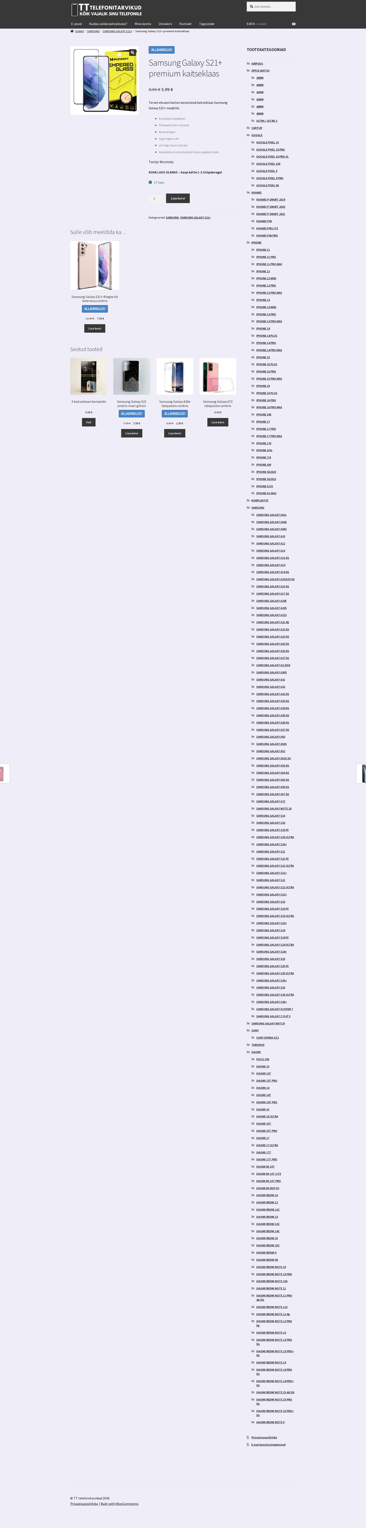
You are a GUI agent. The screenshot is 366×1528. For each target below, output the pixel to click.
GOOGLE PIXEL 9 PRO (269, 178)
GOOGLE (256, 135)
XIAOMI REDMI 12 (267, 1202)
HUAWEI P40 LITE (267, 228)
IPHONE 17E (263, 443)
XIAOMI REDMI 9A (267, 1260)
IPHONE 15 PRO (266, 371)
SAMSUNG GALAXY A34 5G (272, 708)
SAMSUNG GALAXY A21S (271, 615)
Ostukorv (165, 24)
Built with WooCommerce (119, 1504)
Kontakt (185, 24)
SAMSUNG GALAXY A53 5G (272, 765)
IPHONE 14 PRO (266, 343)
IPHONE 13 (263, 300)
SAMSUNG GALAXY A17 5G (272, 593)
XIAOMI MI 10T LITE (268, 1174)
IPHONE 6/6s (264, 450)
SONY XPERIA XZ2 (267, 1037)
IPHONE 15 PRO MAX (269, 379)
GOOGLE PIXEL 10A (268, 164)
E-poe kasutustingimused (268, 1444)
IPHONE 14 (263, 328)
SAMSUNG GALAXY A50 (270, 737)
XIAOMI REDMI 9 (266, 1252)
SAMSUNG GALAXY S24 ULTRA (275, 945)
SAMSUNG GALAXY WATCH (268, 1023)
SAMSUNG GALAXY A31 (270, 679)
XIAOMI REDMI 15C (268, 1245)
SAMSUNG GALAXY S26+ (271, 1002)
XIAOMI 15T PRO (266, 1131)
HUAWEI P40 (264, 221)
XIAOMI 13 (262, 1066)
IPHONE (256, 242)
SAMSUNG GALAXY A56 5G (272, 787)
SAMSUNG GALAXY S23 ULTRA (275, 916)
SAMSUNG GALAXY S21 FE (272, 859)
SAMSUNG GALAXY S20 (270, 823)
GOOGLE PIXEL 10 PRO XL (272, 156)
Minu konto (143, 24)
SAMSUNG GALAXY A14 (270, 565)
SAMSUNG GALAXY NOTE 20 (273, 808)
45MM (259, 113)
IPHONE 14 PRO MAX (269, 350)
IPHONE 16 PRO (266, 400)
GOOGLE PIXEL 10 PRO (270, 149)
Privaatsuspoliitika (264, 1437)
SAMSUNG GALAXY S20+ (271, 844)
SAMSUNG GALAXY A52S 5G (273, 758)
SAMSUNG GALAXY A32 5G (272, 694)
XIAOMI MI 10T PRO (268, 1181)
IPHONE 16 (263, 386)
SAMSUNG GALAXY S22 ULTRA (275, 887)
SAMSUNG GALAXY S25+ (271, 980)
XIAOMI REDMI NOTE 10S (272, 1281)
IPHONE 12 (263, 271)
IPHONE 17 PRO (266, 429)
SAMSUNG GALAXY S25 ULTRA (275, 973)
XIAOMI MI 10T (265, 1166)
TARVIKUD (258, 1045)
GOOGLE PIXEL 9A (267, 185)
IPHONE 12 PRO (266, 285)
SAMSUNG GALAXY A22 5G (272, 629)
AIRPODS (257, 63)
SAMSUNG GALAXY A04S (271, 522)
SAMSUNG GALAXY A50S (271, 744)
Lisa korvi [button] (95, 328)
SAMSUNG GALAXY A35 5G (272, 715)
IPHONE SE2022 (266, 479)
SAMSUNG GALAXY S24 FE (272, 937)
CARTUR (256, 128)
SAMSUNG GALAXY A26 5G (272, 651)
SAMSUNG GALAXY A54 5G (272, 773)
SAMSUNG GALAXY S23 (270, 902)
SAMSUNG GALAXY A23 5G (272, 636)
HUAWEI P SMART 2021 (270, 214)
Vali (88, 422)
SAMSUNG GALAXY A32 (270, 687)
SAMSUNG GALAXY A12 (270, 543)
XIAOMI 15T (263, 1123)
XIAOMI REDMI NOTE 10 (271, 1267)
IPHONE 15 (263, 357)
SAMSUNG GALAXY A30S (271, 672)
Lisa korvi (178, 198)
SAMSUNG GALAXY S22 (270, 880)
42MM (259, 99)
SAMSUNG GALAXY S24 (270, 930)
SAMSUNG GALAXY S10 (270, 816)
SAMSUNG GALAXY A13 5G (272, 558)
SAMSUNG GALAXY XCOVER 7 (274, 1009)
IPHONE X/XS (264, 486)
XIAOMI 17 (262, 1138)
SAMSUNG (172, 217)
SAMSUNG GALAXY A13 (270, 550)
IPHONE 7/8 (263, 457)
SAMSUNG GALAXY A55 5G (272, 780)
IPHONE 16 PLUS (266, 393)
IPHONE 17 (263, 422)
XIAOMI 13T (263, 1073)
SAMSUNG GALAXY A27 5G (272, 658)
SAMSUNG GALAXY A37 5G (272, 730)
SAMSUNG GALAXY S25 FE (272, 966)
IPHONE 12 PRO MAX (269, 293)
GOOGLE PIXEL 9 (266, 171)
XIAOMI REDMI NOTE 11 (271, 1288)
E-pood (76, 24)
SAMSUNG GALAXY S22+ (271, 894)
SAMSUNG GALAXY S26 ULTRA (275, 995)
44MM (259, 106)
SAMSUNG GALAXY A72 (270, 801)
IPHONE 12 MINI (266, 278)
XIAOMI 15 (262, 1109)
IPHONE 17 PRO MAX (269, 436)
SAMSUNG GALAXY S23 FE (272, 909)
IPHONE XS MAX (266, 493)
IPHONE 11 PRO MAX (269, 264)
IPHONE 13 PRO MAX (269, 321)
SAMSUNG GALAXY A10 (270, 536)
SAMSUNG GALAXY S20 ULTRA (275, 837)
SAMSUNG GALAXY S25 (270, 959)
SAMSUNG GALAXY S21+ (195, 217)
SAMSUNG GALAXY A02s (271, 515)
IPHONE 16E (263, 414)
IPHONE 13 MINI (266, 307)
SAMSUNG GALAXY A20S (271, 608)
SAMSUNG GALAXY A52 (270, 751)
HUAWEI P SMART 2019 (270, 199)
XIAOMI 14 (262, 1088)
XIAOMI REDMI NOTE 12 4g (273, 1314)
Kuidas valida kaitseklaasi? (108, 24)
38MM (259, 78)
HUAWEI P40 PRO (267, 235)
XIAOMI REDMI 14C (268, 1231)
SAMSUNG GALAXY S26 (270, 987)
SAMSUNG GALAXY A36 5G (272, 722)
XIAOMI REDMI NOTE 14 (271, 1362)
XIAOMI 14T (263, 1095)
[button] (132, 52)
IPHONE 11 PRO (266, 257)
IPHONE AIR (263, 464)
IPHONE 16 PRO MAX (269, 407)
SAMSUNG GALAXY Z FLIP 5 (273, 1016)
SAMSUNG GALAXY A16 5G (272, 586)
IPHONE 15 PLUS (266, 364)
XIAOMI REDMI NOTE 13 (271, 1332)
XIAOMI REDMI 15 (267, 1238)
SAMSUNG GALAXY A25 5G (272, 644)
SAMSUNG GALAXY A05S (271, 529)
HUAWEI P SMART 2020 (270, 207)
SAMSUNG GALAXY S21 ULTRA (275, 866)
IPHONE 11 (263, 250)
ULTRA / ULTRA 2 (266, 121)
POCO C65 (262, 1059)
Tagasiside (206, 24)
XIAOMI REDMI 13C (268, 1224)
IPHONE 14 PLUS (266, 336)
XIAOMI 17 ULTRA (267, 1145)
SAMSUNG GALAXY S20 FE (272, 830)
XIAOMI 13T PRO (266, 1080)
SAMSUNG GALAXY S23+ (271, 923)
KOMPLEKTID (259, 500)
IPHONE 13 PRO (266, 314)
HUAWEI (256, 192)
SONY (255, 1030)
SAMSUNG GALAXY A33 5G (272, 701)
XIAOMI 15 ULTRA (267, 1116)
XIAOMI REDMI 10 (267, 1195)
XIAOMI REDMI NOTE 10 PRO (274, 1274)
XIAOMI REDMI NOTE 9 (270, 1422)
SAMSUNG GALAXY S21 (270, 851)
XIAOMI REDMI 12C (268, 1209)
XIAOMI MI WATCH (267, 1188)
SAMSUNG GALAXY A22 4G (272, 622)
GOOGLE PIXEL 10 (267, 142)
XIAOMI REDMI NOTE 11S (272, 1307)
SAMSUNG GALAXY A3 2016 (273, 665)
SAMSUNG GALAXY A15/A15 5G (275, 579)
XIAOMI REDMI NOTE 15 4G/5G (275, 1392)
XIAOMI (256, 1052)
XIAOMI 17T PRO (266, 1159)
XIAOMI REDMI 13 (267, 1217)
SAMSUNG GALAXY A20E (271, 601)
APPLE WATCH (260, 70)
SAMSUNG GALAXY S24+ (271, 952)
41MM (259, 92)
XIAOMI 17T (263, 1152)
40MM (259, 85)
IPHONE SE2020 (266, 472)
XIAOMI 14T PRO (266, 1102)
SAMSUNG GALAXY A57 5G (272, 794)
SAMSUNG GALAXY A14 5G (272, 572)
